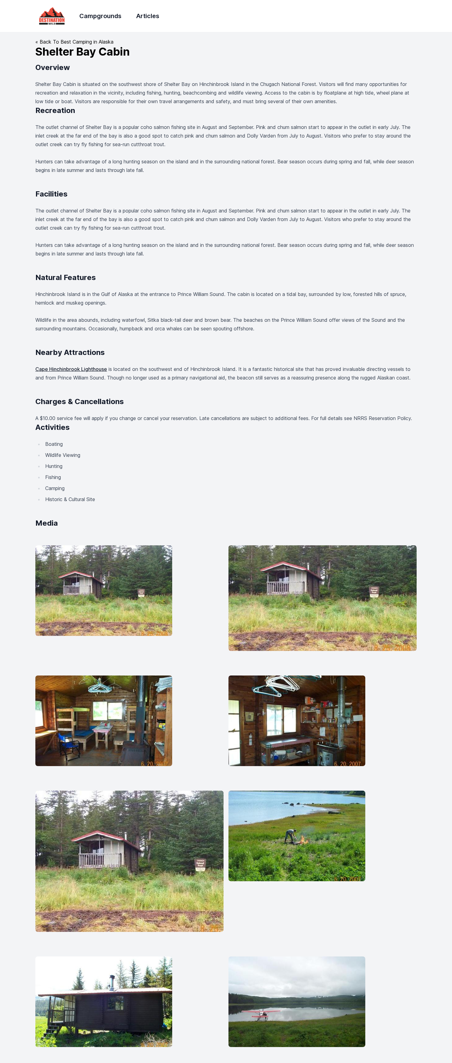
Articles (147, 16)
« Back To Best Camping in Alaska (74, 42)
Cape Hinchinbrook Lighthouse (71, 369)
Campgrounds (100, 16)
